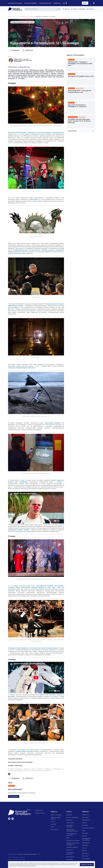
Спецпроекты (39, 810)
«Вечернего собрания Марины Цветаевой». (21, 367)
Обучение (85, 845)
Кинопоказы (85, 858)
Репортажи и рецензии (70, 853)
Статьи (15, 16)
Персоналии (70, 822)
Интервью (69, 820)
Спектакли (85, 856)
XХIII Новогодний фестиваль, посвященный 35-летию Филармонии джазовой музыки (36, 132)
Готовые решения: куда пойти (25, 16)
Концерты (85, 833)
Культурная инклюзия (72, 840)
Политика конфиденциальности (16, 857)
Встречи (84, 822)
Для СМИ (53, 824)
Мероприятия (86, 820)
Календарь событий (88, 828)
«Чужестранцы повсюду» (52, 423)
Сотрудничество (40, 813)
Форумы (84, 850)
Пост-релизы (54, 829)
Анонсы (53, 821)
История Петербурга (72, 817)
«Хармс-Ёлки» (33, 199)
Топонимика (70, 856)
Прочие (84, 848)
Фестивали (69, 859)
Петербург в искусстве (70, 826)
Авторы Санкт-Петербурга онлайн (72, 830)
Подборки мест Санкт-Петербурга (73, 843)
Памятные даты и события (56, 818)
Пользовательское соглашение (16, 859)
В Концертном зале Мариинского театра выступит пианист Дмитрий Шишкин (33, 648)
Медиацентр (86, 842)
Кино (83, 830)
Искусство (69, 814)
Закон (68, 837)
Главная (10, 16)
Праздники (69, 850)
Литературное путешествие (86, 839)
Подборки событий (72, 847)
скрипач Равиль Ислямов (24, 751)
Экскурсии (85, 853)
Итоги (52, 827)
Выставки (85, 825)
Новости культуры (56, 814)
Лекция (84, 836)
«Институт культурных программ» (27, 854)
